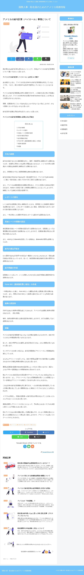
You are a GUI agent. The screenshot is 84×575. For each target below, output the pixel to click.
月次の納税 (21, 127)
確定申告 (21, 424)
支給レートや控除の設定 (25, 133)
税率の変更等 (22, 143)
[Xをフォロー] (25, 446)
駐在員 (33, 424)
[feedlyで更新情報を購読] (28, 446)
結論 (19, 146)
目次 (26, 124)
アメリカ (14, 424)
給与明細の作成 (22, 138)
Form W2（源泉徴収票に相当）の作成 (29, 141)
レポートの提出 (22, 130)
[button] (46, 59)
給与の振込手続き (23, 135)
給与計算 (7, 424)
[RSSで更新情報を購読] (32, 446)
